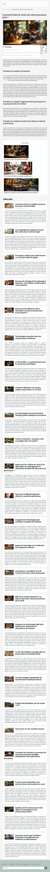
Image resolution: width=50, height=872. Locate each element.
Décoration (4, 864)
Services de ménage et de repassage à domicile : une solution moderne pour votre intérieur (30, 283)
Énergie (33, 864)
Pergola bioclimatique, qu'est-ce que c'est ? (30, 704)
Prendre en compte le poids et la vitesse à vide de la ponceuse (19, 55)
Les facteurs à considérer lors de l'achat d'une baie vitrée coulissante (30, 572)
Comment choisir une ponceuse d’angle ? (16, 159)
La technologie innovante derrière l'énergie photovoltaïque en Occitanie (30, 414)
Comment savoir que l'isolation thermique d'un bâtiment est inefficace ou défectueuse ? (28, 837)
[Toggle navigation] (4, 4)
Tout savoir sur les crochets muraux (29, 729)
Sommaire (8, 47)
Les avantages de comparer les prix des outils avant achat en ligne (29, 231)
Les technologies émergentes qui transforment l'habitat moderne (28, 678)
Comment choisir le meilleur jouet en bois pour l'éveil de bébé (30, 205)
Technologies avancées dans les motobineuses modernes (28, 337)
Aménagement (26, 864)
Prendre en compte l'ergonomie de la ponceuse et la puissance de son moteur (22, 52)
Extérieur (18, 864)
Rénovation (12, 864)
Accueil (3, 9)
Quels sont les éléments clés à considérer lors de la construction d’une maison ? (29, 310)
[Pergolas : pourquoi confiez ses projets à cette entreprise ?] (21, 184)
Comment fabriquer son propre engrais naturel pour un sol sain (28, 388)
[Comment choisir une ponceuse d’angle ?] (16, 151)
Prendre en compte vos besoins (12, 50)
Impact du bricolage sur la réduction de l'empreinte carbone (29, 546)
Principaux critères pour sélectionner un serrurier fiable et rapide (30, 256)
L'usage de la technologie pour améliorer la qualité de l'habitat (28, 521)
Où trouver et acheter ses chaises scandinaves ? (18, 176)
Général (8, 9)
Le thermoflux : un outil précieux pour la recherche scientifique (30, 363)
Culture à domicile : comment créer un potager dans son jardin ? (29, 440)
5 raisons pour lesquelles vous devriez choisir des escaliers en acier (30, 783)
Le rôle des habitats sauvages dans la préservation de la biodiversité (30, 653)
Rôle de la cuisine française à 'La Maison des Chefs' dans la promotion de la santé (30, 598)
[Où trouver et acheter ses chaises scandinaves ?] (18, 168)
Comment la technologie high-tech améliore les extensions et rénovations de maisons (29, 626)
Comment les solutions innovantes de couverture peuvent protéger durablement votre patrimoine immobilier (25, 755)
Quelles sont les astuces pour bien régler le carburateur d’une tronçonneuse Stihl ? (29, 809)
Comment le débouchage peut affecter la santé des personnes (28, 495)
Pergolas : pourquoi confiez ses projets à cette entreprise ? (21, 193)
